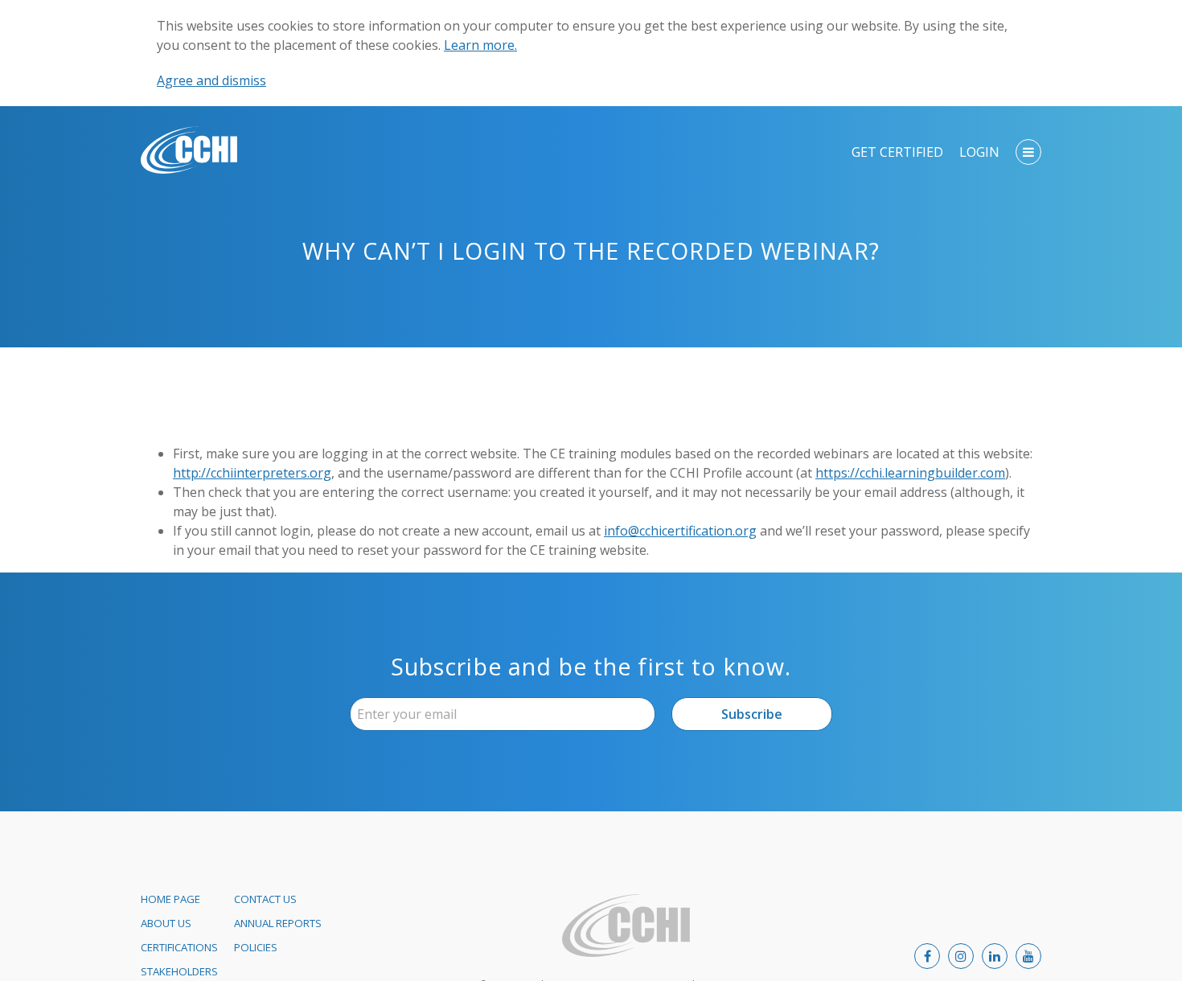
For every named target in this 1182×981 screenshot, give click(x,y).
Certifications (179, 947)
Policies (255, 947)
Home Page (170, 899)
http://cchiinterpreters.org (252, 473)
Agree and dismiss (211, 80)
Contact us (265, 899)
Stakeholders (179, 971)
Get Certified (897, 152)
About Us (166, 923)
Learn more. (480, 45)
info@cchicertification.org (680, 531)
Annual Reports (278, 923)
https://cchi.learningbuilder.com (910, 473)
